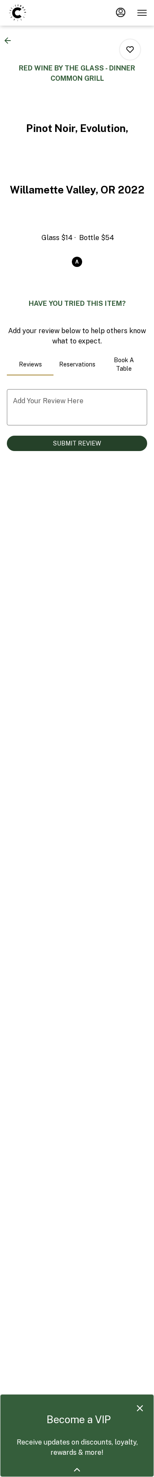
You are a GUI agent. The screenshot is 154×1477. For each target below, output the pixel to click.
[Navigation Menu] (142, 13)
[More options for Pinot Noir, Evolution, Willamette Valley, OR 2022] (130, 49)
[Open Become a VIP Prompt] (77, 1470)
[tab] (30, 364)
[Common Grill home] (45, 12)
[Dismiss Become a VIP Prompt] (140, 1408)
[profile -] (121, 12)
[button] (10, 40)
